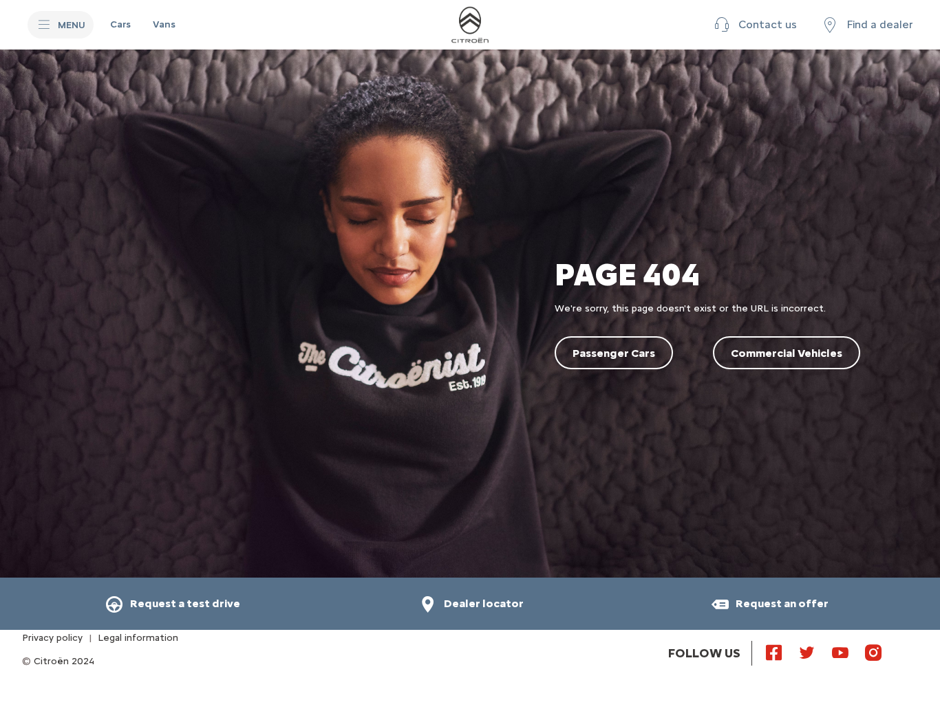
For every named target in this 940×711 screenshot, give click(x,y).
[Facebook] (774, 652)
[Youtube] (840, 652)
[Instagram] (873, 652)
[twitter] (807, 652)
